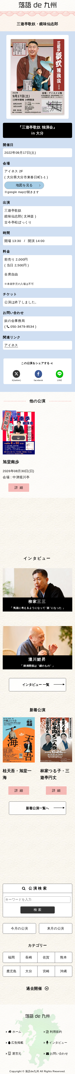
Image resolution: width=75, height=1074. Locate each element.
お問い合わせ (58, 1053)
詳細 (20, 487)
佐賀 (46, 957)
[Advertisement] (37, 526)
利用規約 (55, 1031)
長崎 (28, 957)
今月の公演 (19, 928)
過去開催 (34, 988)
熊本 (63, 957)
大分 (28, 971)
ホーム (16, 1031)
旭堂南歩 (11, 462)
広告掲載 (16, 1042)
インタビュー (57, 1042)
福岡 (11, 957)
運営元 (16, 1053)
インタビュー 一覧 (35, 684)
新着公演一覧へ (37, 808)
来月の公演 (55, 928)
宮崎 (46, 971)
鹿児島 (11, 971)
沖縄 (63, 971)
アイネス (11, 345)
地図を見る (24, 185)
